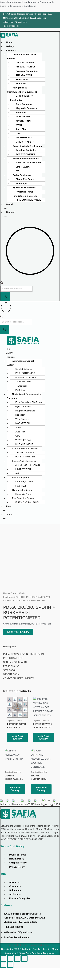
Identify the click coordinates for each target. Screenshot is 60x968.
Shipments (15, 890)
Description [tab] (9, 646)
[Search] (5, 296)
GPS (18, 133)
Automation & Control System (21, 56)
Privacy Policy (17, 867)
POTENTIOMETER (25, 154)
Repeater (21, 112)
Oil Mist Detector (25, 62)
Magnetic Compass (26, 108)
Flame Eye (21, 183)
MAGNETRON (23, 121)
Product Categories (19, 898)
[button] (11, 51)
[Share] (17, 958)
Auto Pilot (21, 129)
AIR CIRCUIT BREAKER (28, 162)
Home (9, 42)
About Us (8, 206)
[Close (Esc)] (24, 958)
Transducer (22, 79)
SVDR (19, 125)
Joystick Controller (26, 150)
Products (11, 50)
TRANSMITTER (24, 75)
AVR (18, 171)
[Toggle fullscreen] (10, 958)
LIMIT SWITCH (23, 167)
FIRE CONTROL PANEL (28, 200)
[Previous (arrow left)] (3, 965)
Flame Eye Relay (25, 179)
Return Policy (16, 859)
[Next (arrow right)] (10, 965)
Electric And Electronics (26, 158)
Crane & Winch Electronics (27, 146)
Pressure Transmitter (27, 71)
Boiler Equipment (22, 175)
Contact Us (9, 214)
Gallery (10, 46)
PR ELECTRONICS (26, 67)
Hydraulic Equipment (24, 187)
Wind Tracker (23, 117)
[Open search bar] (1, 283)
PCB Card (21, 83)
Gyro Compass (24, 104)
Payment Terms (17, 855)
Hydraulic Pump (24, 192)
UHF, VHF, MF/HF (25, 142)
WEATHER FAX (24, 138)
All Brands (15, 894)
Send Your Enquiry (18, 631)
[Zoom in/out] (3, 958)
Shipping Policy (18, 863)
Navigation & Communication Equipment (22, 90)
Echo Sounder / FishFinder (21, 98)
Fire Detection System (25, 196)
